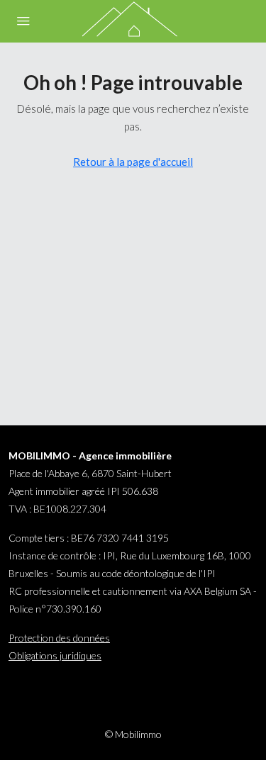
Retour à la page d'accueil (133, 161)
